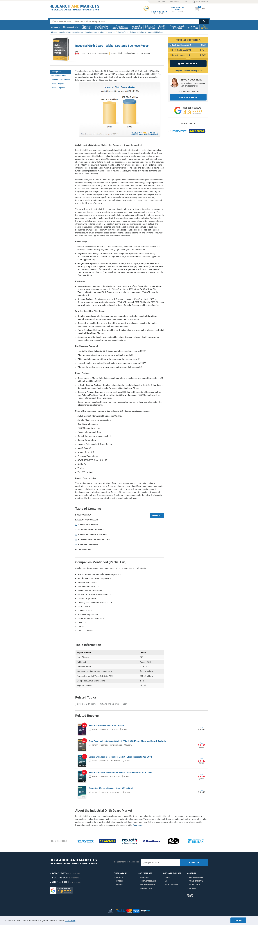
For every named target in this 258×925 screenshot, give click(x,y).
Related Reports (58, 88)
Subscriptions (146, 888)
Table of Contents (58, 76)
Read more (137, 825)
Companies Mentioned (60, 80)
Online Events (194, 885)
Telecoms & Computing (150, 27)
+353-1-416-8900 (177, 8)
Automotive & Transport (137, 27)
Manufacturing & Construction (101, 27)
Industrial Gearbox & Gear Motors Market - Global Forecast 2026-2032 (120, 772)
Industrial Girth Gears (86, 704)
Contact (168, 877)
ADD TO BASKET (188, 63)
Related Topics (57, 84)
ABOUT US (161, 2)
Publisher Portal (196, 881)
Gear (125, 704)
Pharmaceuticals (70, 27)
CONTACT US (174, 2)
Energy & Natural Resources (120, 27)
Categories (144, 877)
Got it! (238, 920)
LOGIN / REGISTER (202, 2)
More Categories (193, 27)
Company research (148, 881)
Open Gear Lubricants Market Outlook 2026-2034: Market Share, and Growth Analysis (127, 741)
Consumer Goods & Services (177, 27)
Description (56, 72)
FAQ (186, 2)
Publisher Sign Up (196, 877)
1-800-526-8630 (159, 12)
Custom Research (147, 885)
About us (120, 877)
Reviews (119, 885)
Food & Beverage (162, 27)
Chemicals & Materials (86, 27)
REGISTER (194, 862)
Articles (192, 888)
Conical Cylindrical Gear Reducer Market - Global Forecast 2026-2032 (120, 757)
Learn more (70, 920)
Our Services (204, 27)
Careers (119, 881)
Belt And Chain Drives (109, 704)
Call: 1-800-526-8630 (188, 91)
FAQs (166, 881)
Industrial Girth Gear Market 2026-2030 (106, 725)
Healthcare (55, 27)
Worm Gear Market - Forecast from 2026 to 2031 (111, 788)
